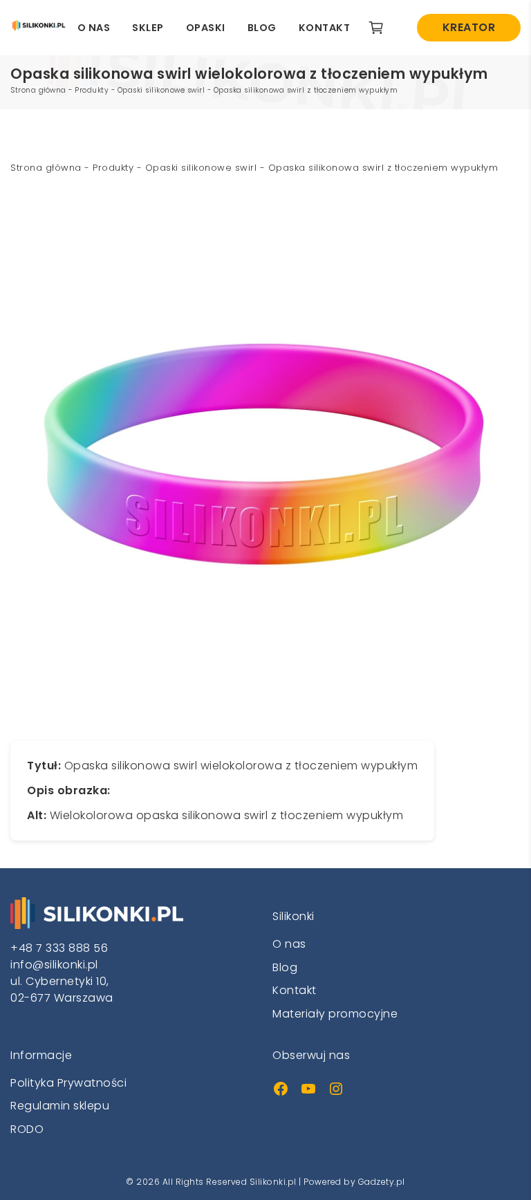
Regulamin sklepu (59, 1106)
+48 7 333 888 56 (59, 948)
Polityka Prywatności (68, 1083)
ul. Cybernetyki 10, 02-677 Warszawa (61, 989)
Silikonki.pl (273, 1182)
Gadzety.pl (381, 1182)
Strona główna (38, 90)
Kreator (469, 27)
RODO (27, 1129)
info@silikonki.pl (54, 965)
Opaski (205, 28)
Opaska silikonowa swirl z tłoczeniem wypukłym (306, 90)
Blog (262, 28)
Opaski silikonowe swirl (161, 90)
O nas (94, 28)
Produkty (92, 90)
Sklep (148, 28)
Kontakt (325, 28)
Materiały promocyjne (335, 1014)
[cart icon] (381, 27)
